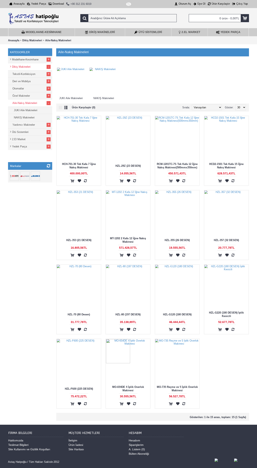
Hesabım (134, 440)
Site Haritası (76, 449)
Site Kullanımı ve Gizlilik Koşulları (29, 449)
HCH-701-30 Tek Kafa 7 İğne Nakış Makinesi (79, 166)
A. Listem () (137, 449)
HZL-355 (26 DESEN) (177, 240)
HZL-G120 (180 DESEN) (177, 314)
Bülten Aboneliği (139, 453)
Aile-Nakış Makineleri (58, 40)
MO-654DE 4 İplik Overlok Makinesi (128, 388)
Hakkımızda (15, 440)
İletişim (72, 440)
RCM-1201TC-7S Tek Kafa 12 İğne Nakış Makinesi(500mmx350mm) (177, 166)
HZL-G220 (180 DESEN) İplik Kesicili (226, 314)
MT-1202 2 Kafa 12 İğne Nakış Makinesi (128, 240)
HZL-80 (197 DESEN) (128, 314)
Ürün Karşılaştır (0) (83, 107)
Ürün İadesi (75, 444)
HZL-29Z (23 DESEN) (128, 165)
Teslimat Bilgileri (18, 444)
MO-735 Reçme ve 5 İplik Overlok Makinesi (177, 388)
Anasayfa (13, 40)
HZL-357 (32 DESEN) (226, 240)
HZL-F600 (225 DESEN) (79, 388)
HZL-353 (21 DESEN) (78, 240)
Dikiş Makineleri (32, 40)
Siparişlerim (136, 444)
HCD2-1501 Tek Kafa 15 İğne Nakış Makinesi (226, 166)
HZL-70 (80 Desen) (79, 314)
